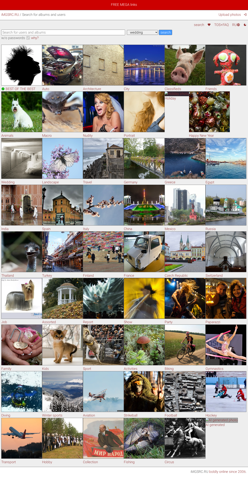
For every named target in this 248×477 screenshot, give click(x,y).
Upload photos (230, 15)
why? (35, 38)
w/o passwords (13, 38)
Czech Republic (176, 275)
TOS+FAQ (221, 25)
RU (236, 25)
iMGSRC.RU (10, 15)
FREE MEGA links (124, 5)
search (199, 25)
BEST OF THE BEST (18, 89)
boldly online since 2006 (227, 472)
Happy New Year (201, 135)
